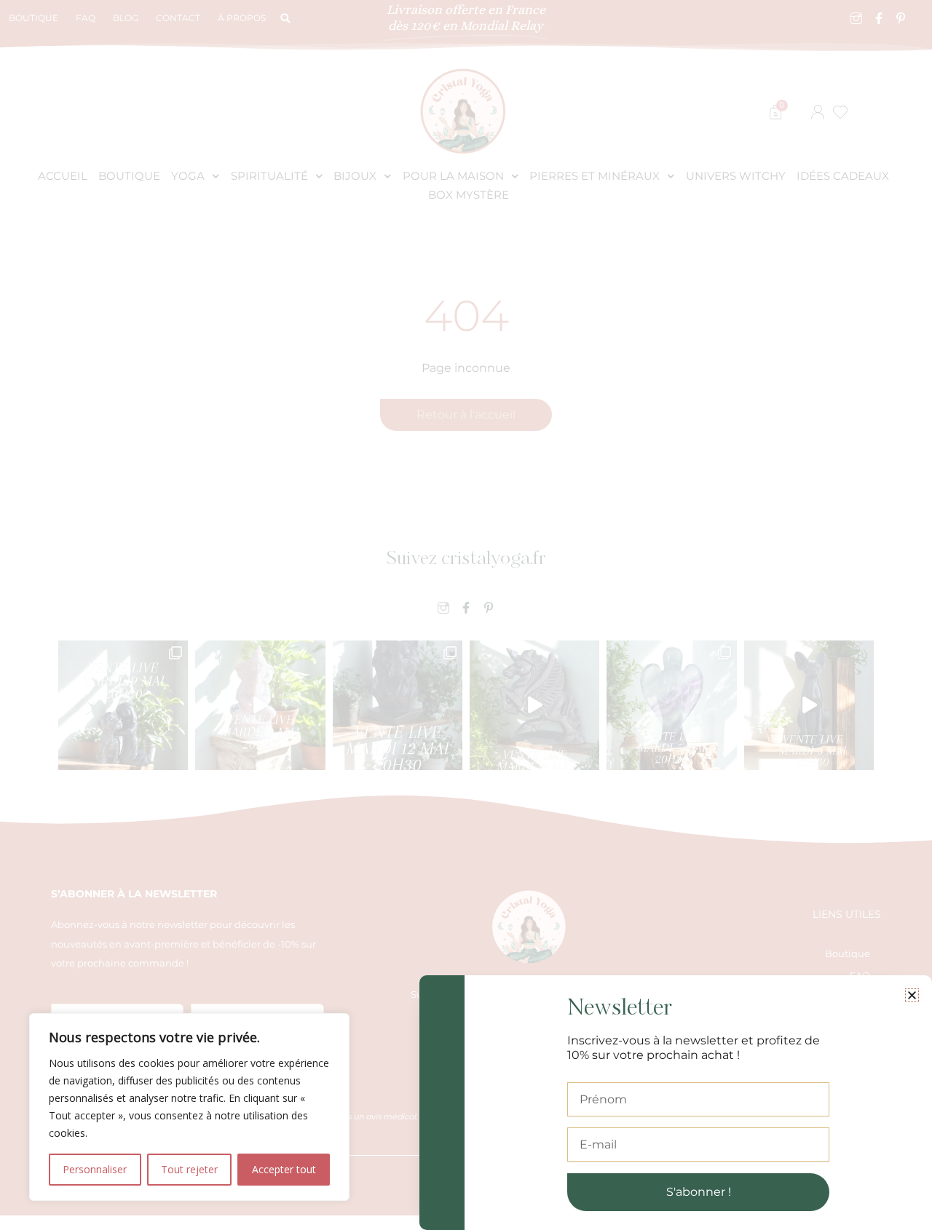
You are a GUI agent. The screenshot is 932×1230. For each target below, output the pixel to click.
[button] (912, 995)
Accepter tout (284, 1169)
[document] (466, 615)
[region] (189, 1107)
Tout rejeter (189, 1169)
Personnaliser (95, 1169)
